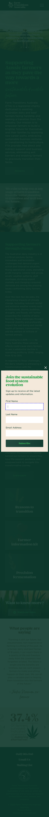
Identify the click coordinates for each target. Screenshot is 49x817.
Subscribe (24, 443)
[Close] (45, 367)
